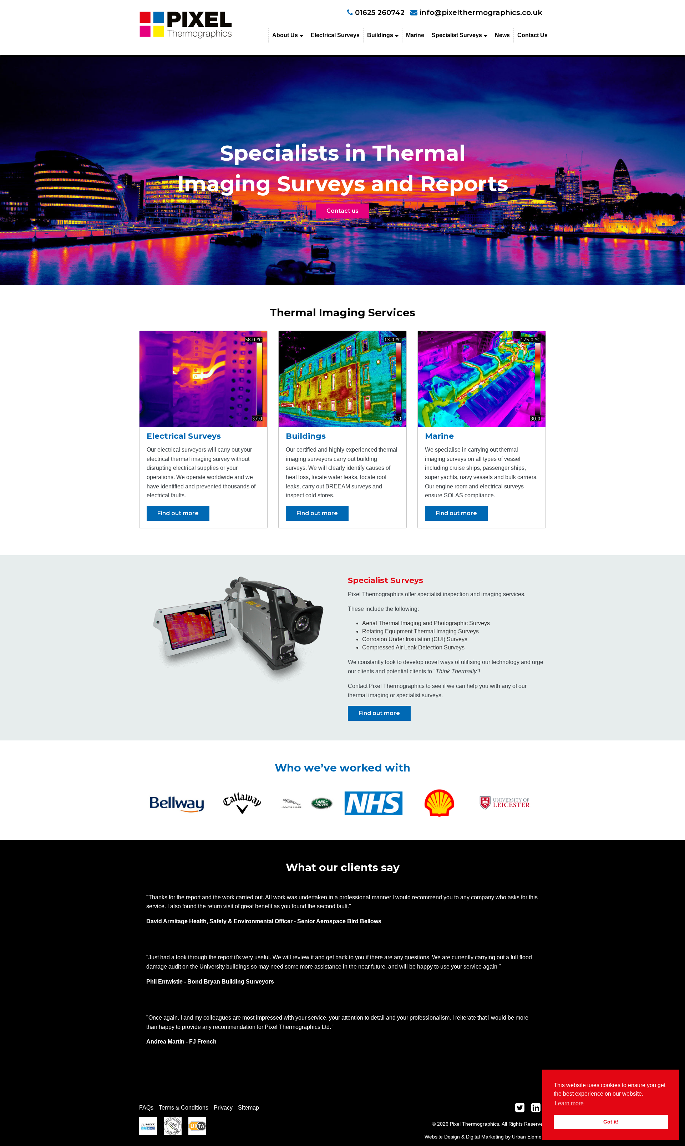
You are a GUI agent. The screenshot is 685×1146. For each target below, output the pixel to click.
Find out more (178, 513)
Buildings (380, 35)
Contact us (342, 210)
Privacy (223, 1108)
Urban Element (529, 1137)
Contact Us (532, 35)
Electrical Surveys (335, 35)
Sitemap (248, 1108)
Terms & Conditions (183, 1108)
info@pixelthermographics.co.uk (481, 12)
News (502, 35)
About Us (285, 35)
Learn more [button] (569, 1103)
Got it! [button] (611, 1122)
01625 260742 (379, 12)
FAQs (146, 1108)
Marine (415, 35)
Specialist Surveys (457, 35)
